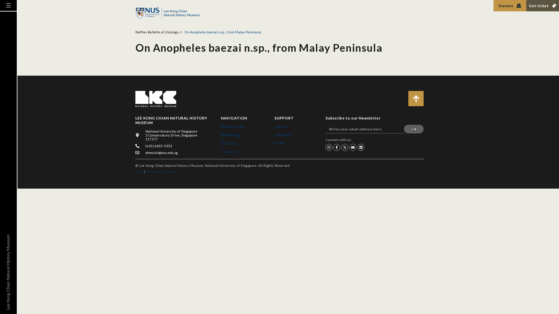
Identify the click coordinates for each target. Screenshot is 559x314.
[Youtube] (352, 147)
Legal (139, 171)
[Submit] (414, 129)
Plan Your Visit (232, 127)
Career (279, 143)
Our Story (228, 143)
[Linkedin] (360, 147)
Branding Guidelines (161, 171)
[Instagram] (328, 147)
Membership (230, 135)
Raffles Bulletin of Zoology (157, 32)
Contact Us (229, 152)
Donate (280, 127)
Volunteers (283, 135)
